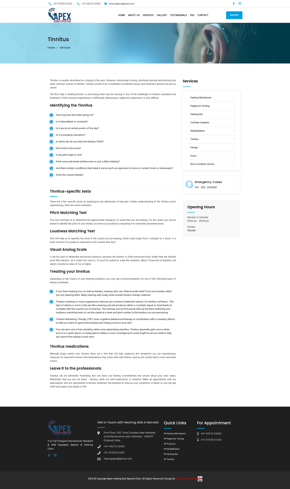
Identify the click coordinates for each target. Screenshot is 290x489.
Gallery (162, 15)
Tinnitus (194, 139)
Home (121, 15)
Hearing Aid (196, 114)
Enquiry (234, 15)
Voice (193, 155)
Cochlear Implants (199, 122)
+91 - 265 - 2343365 (206, 187)
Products (171, 443)
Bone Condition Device (202, 164)
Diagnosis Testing (199, 105)
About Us (134, 15)
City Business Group (187, 478)
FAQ (192, 15)
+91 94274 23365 (91, 3)
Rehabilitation (197, 130)
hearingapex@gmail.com (121, 3)
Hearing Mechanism (200, 97)
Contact (202, 15)
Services (148, 15)
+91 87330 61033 (62, 3)
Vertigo (194, 147)
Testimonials (178, 15)
